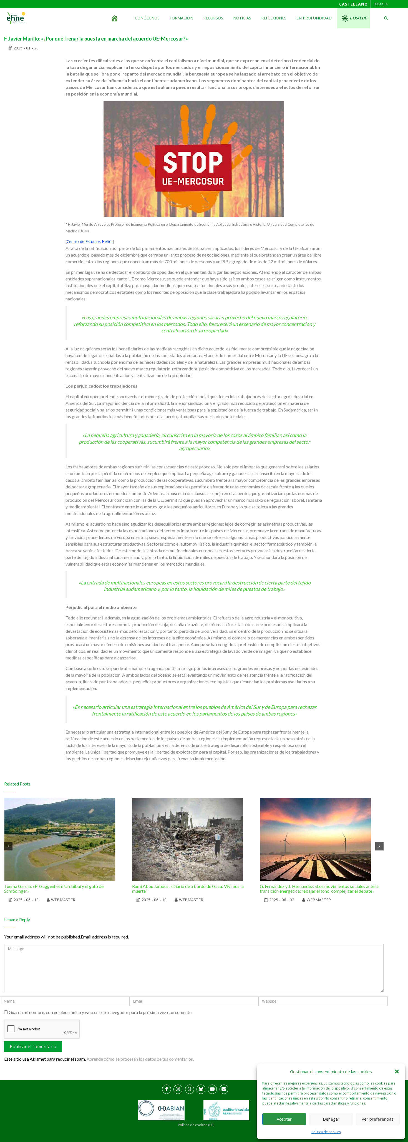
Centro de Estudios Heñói (89, 241)
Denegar (331, 1119)
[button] (397, 1071)
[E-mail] (224, 1089)
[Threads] (189, 1089)
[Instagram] (177, 1089)
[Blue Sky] (201, 1089)
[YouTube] (212, 1089)
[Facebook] (166, 1089)
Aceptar (284, 1119)
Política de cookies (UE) (196, 1125)
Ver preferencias (378, 1119)
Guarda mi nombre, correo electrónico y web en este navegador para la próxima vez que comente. (100, 1012)
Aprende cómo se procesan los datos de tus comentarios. (140, 1058)
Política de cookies (326, 1132)
